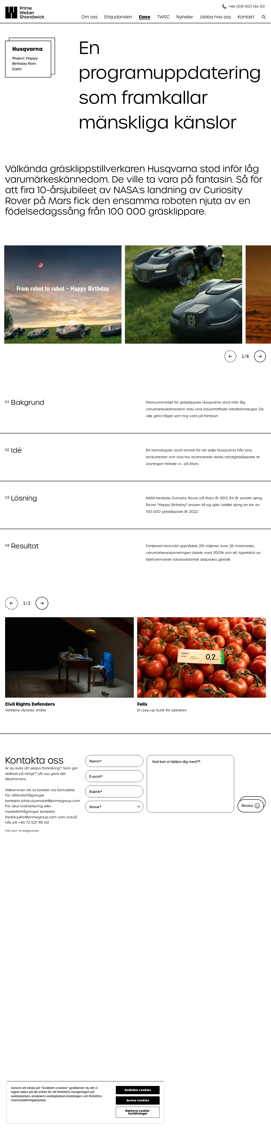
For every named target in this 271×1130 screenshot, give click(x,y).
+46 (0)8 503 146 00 (247, 6)
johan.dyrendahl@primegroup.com (50, 801)
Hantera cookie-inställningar (137, 1112)
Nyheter (184, 16)
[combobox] (115, 806)
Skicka (247, 806)
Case (144, 16)
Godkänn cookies (137, 1090)
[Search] (263, 17)
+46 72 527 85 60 (33, 822)
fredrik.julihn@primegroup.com (31, 817)
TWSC (163, 16)
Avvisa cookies (137, 1100)
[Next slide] (260, 356)
